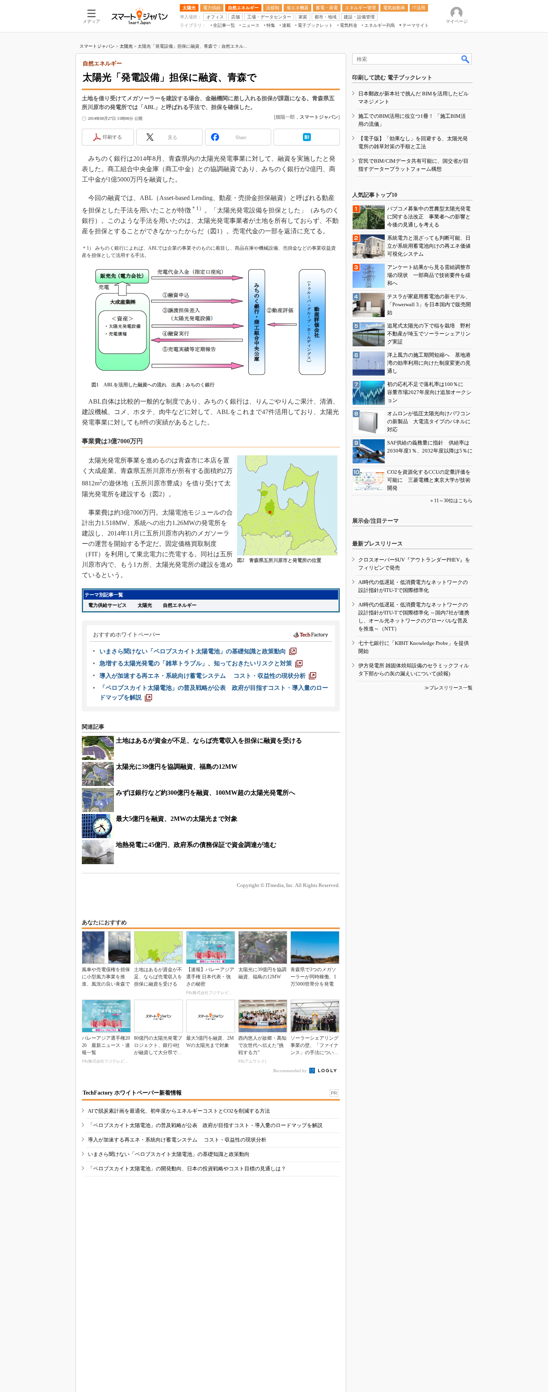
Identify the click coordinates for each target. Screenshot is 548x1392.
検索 (466, 59)
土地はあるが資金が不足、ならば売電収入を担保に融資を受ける (209, 740)
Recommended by (290, 1070)
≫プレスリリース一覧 (448, 688)
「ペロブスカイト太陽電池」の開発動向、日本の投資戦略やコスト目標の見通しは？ (187, 1169)
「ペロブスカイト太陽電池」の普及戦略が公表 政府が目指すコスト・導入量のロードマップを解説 (205, 1125)
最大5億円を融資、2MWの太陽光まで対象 (176, 818)
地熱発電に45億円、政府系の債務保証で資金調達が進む (196, 844)
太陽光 (126, 46)
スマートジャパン (97, 46)
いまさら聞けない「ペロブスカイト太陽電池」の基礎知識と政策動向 (169, 1154)
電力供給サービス (107, 605)
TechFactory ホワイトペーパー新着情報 (132, 1093)
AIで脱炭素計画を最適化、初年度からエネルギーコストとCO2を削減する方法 (179, 1111)
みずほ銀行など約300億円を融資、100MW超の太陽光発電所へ (205, 792)
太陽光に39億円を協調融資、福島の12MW (176, 766)
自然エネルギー (179, 605)
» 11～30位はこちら (451, 500)
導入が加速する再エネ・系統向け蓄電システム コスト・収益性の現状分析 (177, 1140)
